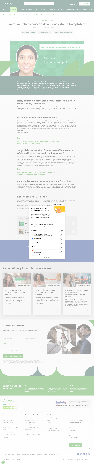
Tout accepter (47, 257)
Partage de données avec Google (38, 226)
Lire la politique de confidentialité (37, 220)
